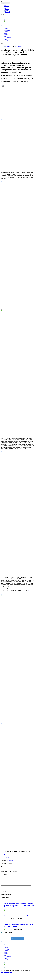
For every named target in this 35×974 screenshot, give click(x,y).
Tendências (7, 30)
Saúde (5, 39)
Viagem (6, 34)
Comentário (4, 874)
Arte (5, 36)
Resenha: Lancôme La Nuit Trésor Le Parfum (17, 916)
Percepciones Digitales (6, 972)
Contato (6, 7)
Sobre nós (6, 6)
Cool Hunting (7, 37)
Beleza (5, 33)
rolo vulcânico (9, 860)
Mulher (6, 31)
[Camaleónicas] (5, 25)
